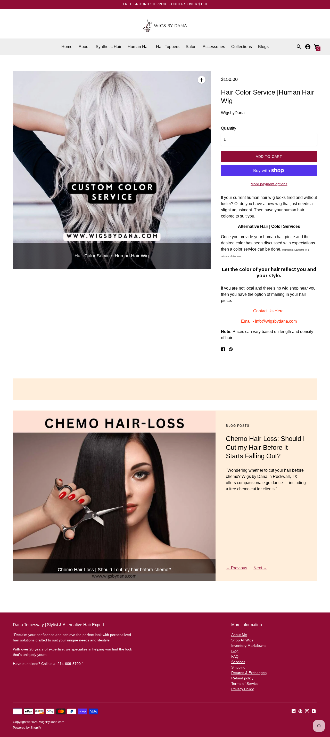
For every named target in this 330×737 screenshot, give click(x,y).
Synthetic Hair (108, 46)
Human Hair (139, 46)
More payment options (269, 184)
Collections (241, 46)
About (84, 46)
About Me (239, 635)
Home (66, 46)
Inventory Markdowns (248, 645)
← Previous (236, 568)
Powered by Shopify (27, 728)
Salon (191, 46)
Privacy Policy (242, 689)
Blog (234, 651)
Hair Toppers (167, 46)
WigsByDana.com (51, 722)
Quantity (228, 128)
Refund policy (242, 678)
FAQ (234, 656)
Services (238, 662)
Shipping (238, 667)
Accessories (214, 46)
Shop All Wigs (242, 640)
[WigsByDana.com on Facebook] (294, 711)
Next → (260, 568)
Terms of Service (245, 683)
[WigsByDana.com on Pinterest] (300, 711)
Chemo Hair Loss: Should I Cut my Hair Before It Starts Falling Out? (265, 447)
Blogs (263, 46)
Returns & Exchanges (249, 673)
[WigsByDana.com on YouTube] (314, 711)
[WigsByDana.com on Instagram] (307, 711)
